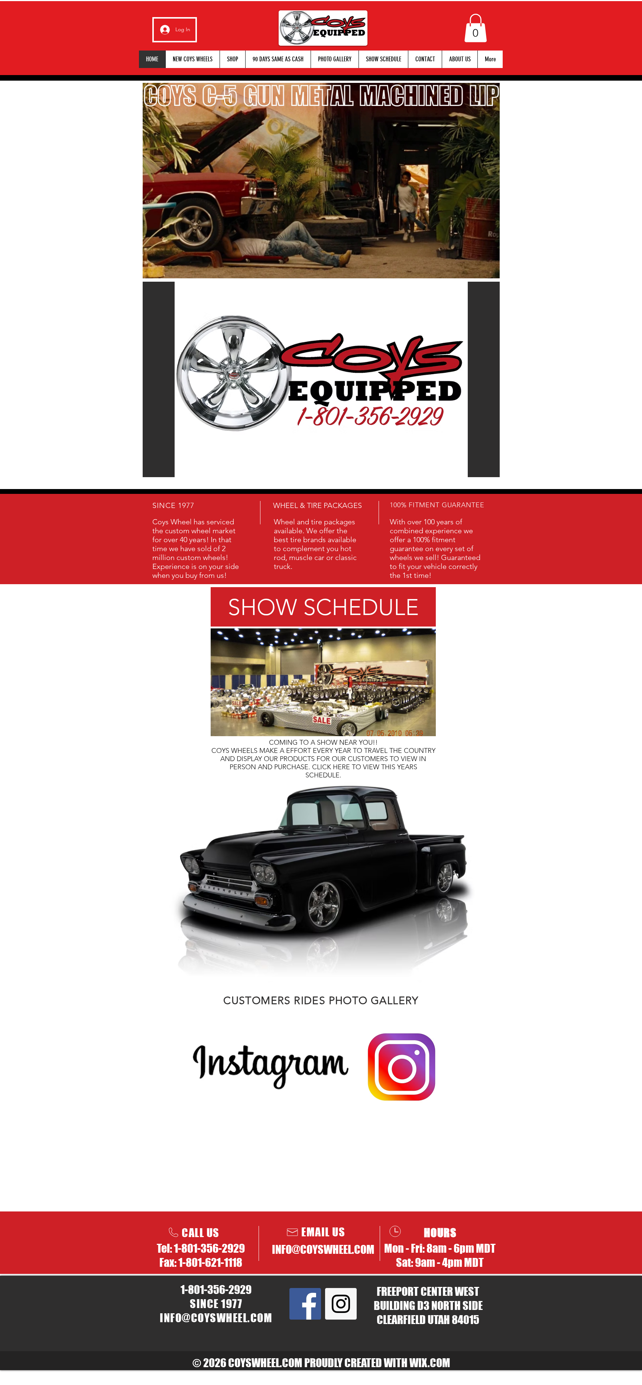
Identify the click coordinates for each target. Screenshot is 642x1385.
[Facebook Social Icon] (305, 1304)
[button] (475, 28)
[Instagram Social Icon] (341, 1304)
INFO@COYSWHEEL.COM (323, 1249)
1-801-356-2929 (209, 1248)
